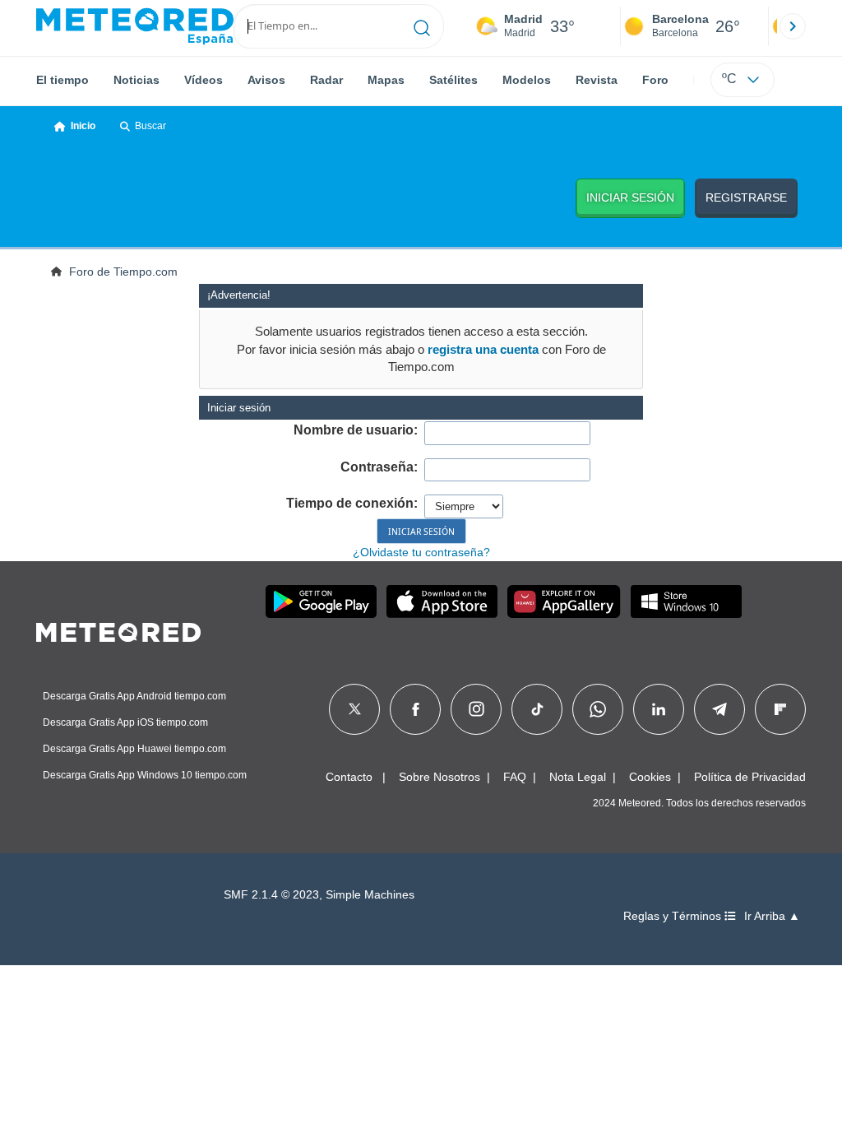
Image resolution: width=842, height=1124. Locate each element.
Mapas (386, 79)
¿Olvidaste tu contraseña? (421, 552)
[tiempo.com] (135, 26)
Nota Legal (577, 776)
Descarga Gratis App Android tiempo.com (134, 696)
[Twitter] (355, 709)
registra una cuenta (483, 349)
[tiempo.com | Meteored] (118, 629)
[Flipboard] (780, 709)
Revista (597, 79)
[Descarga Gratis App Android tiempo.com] (321, 601)
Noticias (136, 79)
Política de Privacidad (750, 776)
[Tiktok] (537, 709)
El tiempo (62, 79)
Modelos (526, 79)
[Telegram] (719, 709)
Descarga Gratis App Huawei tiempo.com (134, 749)
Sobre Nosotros (439, 776)
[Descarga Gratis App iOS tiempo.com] (441, 601)
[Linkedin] (658, 709)
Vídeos (203, 79)
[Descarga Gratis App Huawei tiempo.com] (564, 601)
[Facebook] (415, 709)
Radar (326, 79)
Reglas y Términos (673, 916)
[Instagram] (476, 709)
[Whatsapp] (598, 709)
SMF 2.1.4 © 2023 (271, 895)
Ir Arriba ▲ (772, 916)
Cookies (650, 776)
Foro (655, 79)
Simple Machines (370, 895)
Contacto (349, 776)
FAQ (514, 776)
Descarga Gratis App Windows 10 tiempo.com (145, 775)
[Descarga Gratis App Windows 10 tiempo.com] (686, 601)
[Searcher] (422, 26)
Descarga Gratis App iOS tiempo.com (125, 722)
